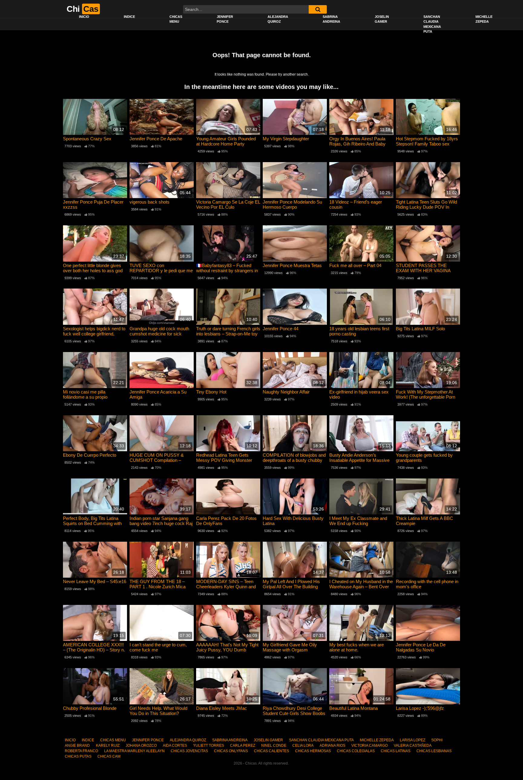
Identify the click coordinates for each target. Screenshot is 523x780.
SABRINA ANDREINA (331, 19)
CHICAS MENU (175, 19)
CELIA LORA (303, 745)
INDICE (129, 16)
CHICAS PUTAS (78, 756)
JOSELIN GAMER (382, 19)
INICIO (84, 16)
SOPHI (436, 740)
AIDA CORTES (175, 745)
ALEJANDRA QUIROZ (278, 19)
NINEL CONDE (273, 745)
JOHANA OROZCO (141, 745)
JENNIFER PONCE (225, 19)
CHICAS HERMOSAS (313, 751)
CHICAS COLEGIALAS (356, 751)
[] (318, 9)
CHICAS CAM (108, 756)
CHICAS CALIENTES (271, 751)
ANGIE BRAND (77, 745)
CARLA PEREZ (242, 745)
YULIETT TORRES (208, 745)
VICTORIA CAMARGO (369, 745)
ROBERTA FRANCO (81, 751)
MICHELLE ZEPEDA (483, 19)
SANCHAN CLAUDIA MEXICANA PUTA (432, 24)
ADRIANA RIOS (332, 745)
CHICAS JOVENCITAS (189, 751)
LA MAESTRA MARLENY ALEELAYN (134, 751)
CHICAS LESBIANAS (434, 751)
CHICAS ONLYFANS (231, 751)
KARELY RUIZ (108, 745)
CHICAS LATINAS (395, 751)
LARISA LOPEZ (412, 740)
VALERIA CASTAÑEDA (413, 745)
